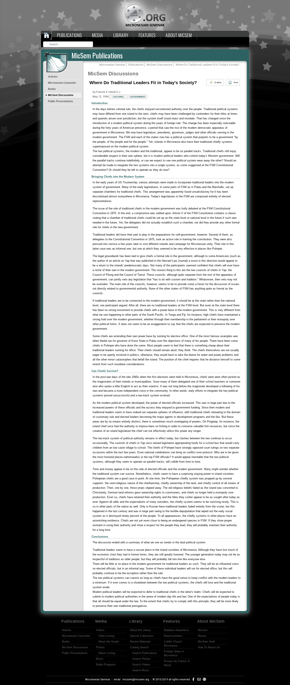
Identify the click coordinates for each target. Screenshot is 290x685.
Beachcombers (173, 635)
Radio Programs (106, 664)
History (202, 635)
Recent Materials (140, 641)
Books (52, 89)
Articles (53, 76)
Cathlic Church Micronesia (173, 643)
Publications (69, 35)
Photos (100, 647)
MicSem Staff (206, 641)
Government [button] (137, 97)
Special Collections (141, 635)
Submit (90, 44)
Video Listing (106, 635)
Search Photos (141, 658)
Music (99, 658)
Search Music (140, 670)
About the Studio (108, 641)
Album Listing (106, 653)
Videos (100, 630)
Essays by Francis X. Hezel (177, 663)
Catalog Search (139, 647)
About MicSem (211, 621)
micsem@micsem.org (135, 679)
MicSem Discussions (60, 95)
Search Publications (144, 653)
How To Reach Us (209, 647)
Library (120, 35)
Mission (202, 630)
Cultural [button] (118, 97)
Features (146, 35)
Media (97, 35)
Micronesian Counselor (62, 82)
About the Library (140, 630)
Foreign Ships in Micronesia (174, 653)
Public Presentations (60, 101)
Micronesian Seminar (97, 679)
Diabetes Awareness (176, 630)
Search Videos (141, 664)
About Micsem (179, 35)
